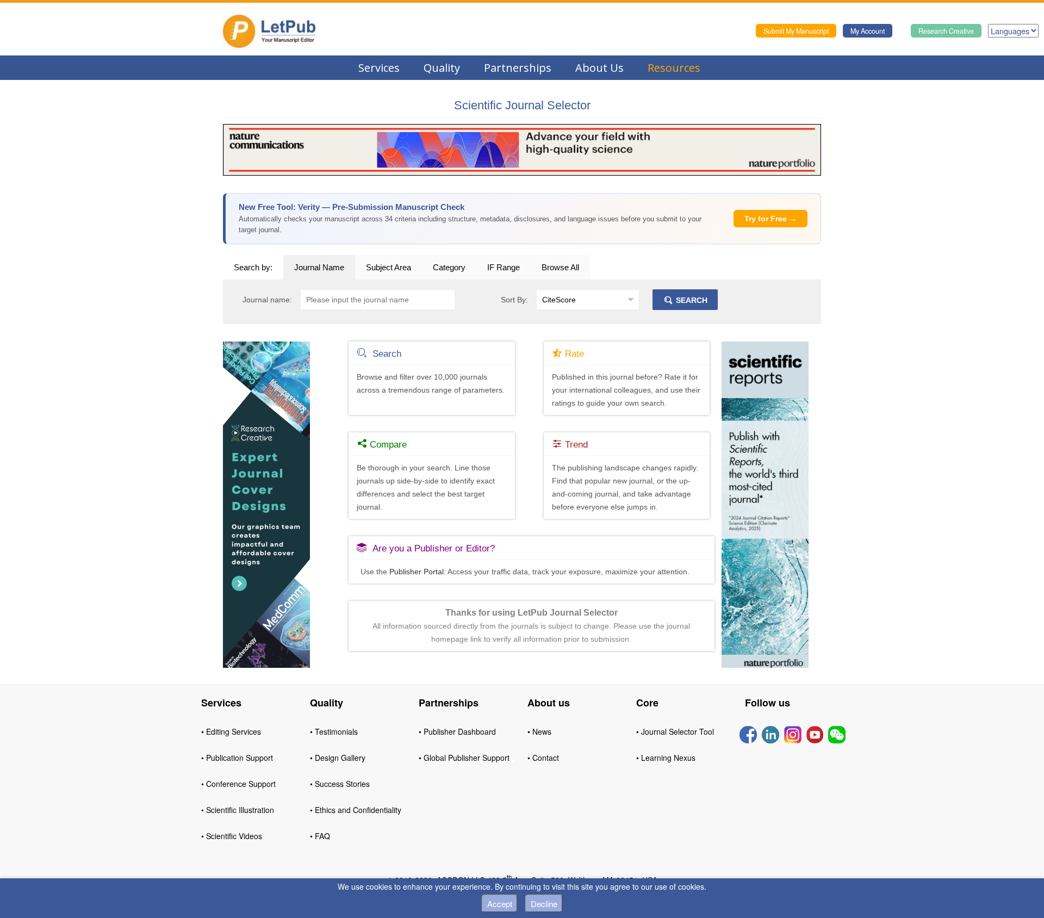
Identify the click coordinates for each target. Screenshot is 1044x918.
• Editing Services (231, 731)
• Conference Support (238, 783)
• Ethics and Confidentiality (355, 809)
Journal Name (319, 267)
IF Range (503, 267)
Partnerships (517, 67)
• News (539, 731)
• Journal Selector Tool (675, 731)
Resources (674, 67)
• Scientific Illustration (237, 809)
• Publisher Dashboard (457, 731)
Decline (544, 903)
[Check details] (522, 149)
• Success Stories (340, 783)
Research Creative (946, 31)
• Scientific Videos (231, 835)
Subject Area (388, 267)
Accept (499, 903)
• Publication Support (237, 757)
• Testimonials (334, 731)
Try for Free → (770, 218)
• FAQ (320, 835)
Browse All (560, 267)
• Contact (543, 757)
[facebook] (748, 733)
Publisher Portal (416, 571)
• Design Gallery (337, 757)
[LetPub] (269, 31)
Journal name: (267, 299)
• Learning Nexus (665, 757)
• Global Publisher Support (464, 757)
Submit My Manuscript (796, 31)
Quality (442, 67)
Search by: (253, 267)
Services (379, 67)
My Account (867, 31)
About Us (599, 67)
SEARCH (690, 300)
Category (449, 267)
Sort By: (514, 299)
